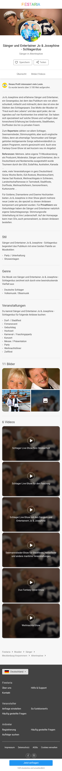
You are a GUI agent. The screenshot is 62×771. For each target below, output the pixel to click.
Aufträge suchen (10, 734)
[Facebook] (28, 755)
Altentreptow (37, 655)
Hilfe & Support (39, 688)
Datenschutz (23, 747)
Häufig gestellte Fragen (14, 713)
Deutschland (17, 671)
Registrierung (9, 729)
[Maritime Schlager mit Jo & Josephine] (16, 401)
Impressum (10, 747)
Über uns (6, 688)
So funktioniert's (39, 709)
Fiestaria (6, 651)
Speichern (24, 62)
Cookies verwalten (49, 747)
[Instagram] (34, 755)
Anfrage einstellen (11, 709)
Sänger (29, 651)
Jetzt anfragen (31, 763)
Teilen (42, 62)
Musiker (18, 651)
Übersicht (21, 74)
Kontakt (6, 693)
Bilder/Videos (38, 74)
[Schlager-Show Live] (31, 378)
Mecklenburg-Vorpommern (15, 655)
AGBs (35, 747)
